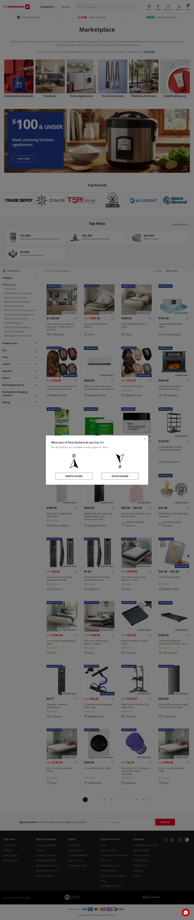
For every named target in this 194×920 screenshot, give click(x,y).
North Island (74, 476)
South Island (120, 476)
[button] (186, 912)
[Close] (144, 438)
